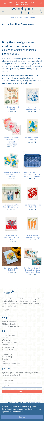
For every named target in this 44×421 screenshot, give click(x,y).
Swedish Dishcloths (9, 322)
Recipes (5, 345)
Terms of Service (8, 349)
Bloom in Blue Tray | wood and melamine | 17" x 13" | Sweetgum (32, 174)
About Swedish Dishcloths (11, 342)
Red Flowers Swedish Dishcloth (32, 206)
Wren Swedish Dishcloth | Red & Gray (11, 237)
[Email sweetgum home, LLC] (8, 311)
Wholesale (6, 340)
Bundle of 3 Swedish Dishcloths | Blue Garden (12, 174)
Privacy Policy (7, 352)
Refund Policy (7, 356)
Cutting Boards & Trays (10, 326)
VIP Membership (8, 347)
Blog (3, 361)
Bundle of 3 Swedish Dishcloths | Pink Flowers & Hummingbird (12, 141)
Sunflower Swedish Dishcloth (11, 269)
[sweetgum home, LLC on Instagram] (6, 311)
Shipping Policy (7, 354)
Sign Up (22, 391)
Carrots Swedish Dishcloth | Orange (32, 236)
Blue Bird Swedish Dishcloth (32, 139)
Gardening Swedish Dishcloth (11, 108)
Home (11, 17)
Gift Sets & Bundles (9, 324)
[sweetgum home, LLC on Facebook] (3, 311)
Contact (5, 337)
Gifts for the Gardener (26, 17)
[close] (41, 3)
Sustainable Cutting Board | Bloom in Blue (12, 206)
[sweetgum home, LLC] (22, 11)
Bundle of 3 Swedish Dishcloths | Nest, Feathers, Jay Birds (32, 270)
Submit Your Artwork (10, 335)
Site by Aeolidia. (36, 402)
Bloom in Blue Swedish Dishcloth (32, 108)
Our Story (5, 359)
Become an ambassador (11, 364)
